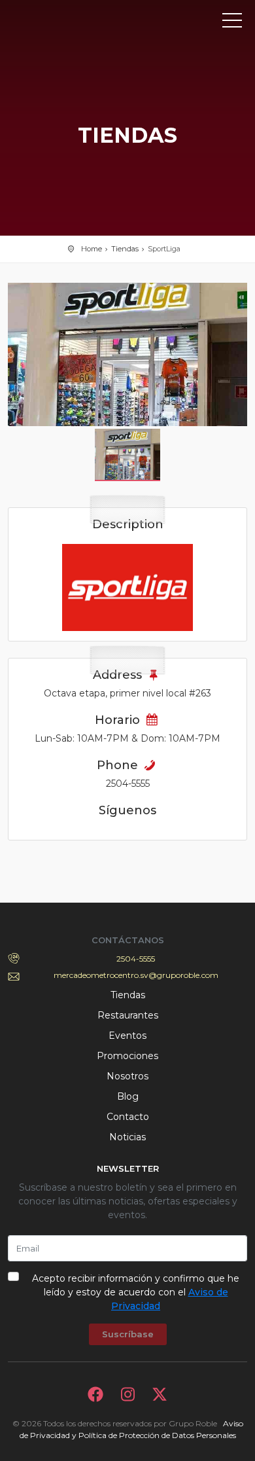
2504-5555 (135, 959)
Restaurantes (127, 1015)
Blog (128, 1096)
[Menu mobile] (232, 23)
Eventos (127, 1035)
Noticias (127, 1137)
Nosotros (127, 1076)
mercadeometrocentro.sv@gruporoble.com (136, 975)
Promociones (127, 1056)
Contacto (128, 1117)
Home (91, 248)
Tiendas (125, 248)
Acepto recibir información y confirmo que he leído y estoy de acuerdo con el (135, 1292)
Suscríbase (128, 1334)
